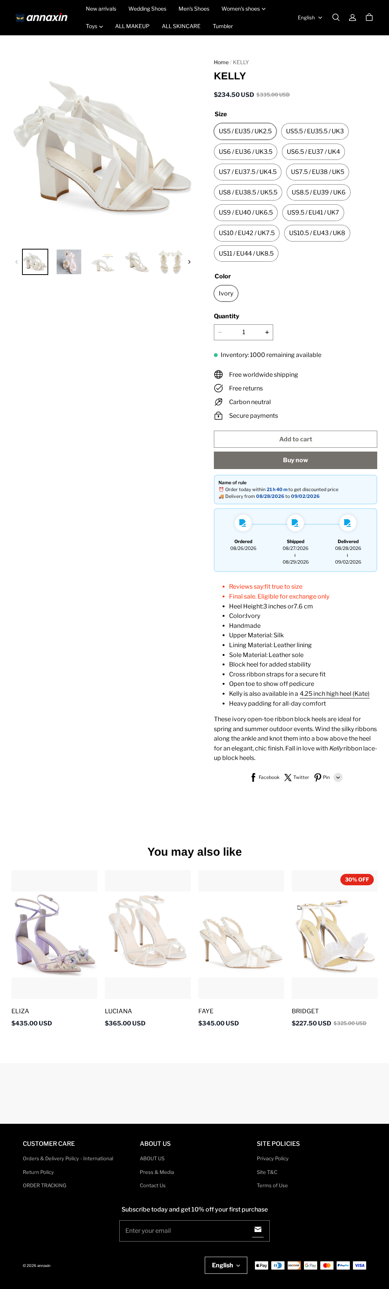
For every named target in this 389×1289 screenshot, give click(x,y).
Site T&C (267, 1172)
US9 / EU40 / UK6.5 (246, 212)
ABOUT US (152, 1158)
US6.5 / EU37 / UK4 (313, 151)
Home (221, 62)
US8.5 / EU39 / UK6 (319, 192)
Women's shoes (240, 8)
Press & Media (157, 1172)
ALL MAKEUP (132, 26)
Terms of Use (272, 1185)
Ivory (226, 293)
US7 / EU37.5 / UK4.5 (248, 171)
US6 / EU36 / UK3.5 (245, 151)
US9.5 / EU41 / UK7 (313, 212)
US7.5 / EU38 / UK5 (317, 171)
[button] (335, 17)
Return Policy (38, 1172)
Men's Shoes (194, 8)
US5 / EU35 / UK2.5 (245, 131)
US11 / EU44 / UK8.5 (246, 253)
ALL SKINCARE (181, 26)
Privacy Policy (273, 1158)
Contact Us (153, 1185)
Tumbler (223, 26)
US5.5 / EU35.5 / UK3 (315, 131)
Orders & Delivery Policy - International (68, 1158)
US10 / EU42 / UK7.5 (247, 233)
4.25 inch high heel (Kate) (335, 693)
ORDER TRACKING (44, 1185)
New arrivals (101, 8)
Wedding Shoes (147, 8)
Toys (91, 26)
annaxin (44, 1265)
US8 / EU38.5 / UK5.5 (248, 192)
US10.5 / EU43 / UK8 (317, 233)
